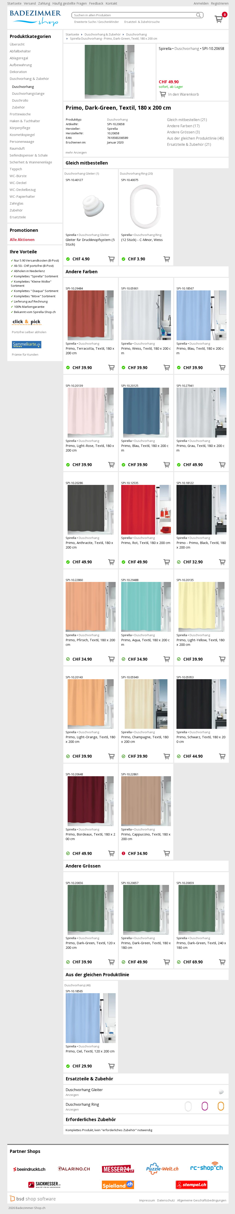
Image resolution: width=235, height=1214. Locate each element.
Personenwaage (22, 141)
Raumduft (17, 148)
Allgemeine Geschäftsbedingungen (201, 1200)
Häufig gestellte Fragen (69, 3)
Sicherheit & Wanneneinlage (31, 162)
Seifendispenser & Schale (29, 155)
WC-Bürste (18, 175)
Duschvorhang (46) (77, 985)
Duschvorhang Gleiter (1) (81, 173)
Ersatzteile (18, 217)
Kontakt (111, 3)
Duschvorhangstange (28, 93)
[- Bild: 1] (109, 72)
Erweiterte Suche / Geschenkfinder (96, 22)
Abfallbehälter (20, 51)
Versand (30, 3)
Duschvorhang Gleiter (94, 235)
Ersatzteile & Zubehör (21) (189, 144)
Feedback (96, 3)
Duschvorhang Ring (147, 235)
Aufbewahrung (21, 64)
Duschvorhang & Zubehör (29, 78)
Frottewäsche (20, 114)
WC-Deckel (18, 182)
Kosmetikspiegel (22, 134)
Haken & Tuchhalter (25, 121)
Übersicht (17, 44)
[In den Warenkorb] (111, 259)
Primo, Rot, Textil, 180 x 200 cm (145, 542)
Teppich (16, 169)
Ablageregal (19, 58)
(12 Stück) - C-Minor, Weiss (142, 239)
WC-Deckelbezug (23, 189)
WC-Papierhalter (22, 196)
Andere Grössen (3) (183, 132)
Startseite (14, 3)
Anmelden (201, 3)
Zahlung (44, 3)
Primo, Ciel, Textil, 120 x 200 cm (90, 1051)
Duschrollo (20, 100)
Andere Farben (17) (183, 125)
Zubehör (18, 107)
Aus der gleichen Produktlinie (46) (195, 138)
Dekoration (18, 71)
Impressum (147, 1200)
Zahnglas (16, 203)
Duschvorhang (23, 86)
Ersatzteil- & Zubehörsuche (142, 22)
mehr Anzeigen (76, 152)
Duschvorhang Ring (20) (136, 173)
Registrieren (220, 3)
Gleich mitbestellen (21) (187, 119)
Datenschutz (166, 1200)
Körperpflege (20, 127)
